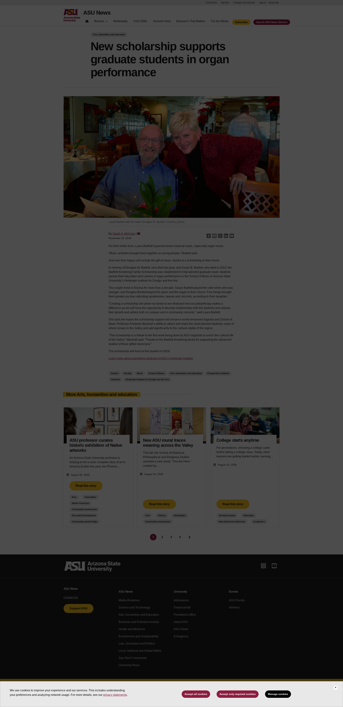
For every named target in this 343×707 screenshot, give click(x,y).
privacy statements (115, 694)
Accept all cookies (196, 694)
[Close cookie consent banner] (335, 687)
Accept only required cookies (237, 694)
